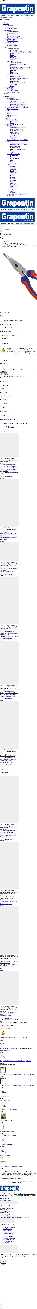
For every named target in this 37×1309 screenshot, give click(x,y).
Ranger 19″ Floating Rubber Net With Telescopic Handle (15, 1061)
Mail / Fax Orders (8, 1233)
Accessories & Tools (16, 62)
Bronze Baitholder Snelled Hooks (9, 636)
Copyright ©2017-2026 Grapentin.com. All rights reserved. (16, 1254)
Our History (10, 25)
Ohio (11, 186)
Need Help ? (10, 42)
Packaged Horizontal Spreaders (8, 696)
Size (1, 363)
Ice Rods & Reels (15, 81)
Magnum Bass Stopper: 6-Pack (8, 537)
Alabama (12, 166)
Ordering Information (12, 31)
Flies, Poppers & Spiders (17, 130)
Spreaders (13, 163)
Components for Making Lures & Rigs (20, 52)
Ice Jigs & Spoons (15, 79)
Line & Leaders (14, 158)
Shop (4, 47)
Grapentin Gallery (12, 28)
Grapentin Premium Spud (7, 1144)
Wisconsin (13, 192)
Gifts (8, 110)
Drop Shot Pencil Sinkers (7, 1131)
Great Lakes (13, 172)
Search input (3, 17)
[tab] (5, 411)
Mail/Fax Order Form (13, 92)
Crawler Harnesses (15, 99)
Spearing (12, 86)
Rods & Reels (14, 73)
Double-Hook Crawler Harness (8, 1109)
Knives (12, 123)
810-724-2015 (6, 1214)
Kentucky (13, 177)
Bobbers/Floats (14, 155)
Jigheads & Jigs (14, 101)
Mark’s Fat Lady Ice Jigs (6, 571)
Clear (4, 368)
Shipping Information (12, 39)
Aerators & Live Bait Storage (18, 64)
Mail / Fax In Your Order (13, 36)
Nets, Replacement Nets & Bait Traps (17, 194)
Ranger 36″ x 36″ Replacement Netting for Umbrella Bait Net (17, 1085)
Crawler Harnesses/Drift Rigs (18, 127)
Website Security (11, 33)
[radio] (5, 360)
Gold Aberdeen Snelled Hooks (8, 901)
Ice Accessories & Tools (16, 76)
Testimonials (10, 27)
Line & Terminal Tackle (16, 69)
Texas (12, 191)
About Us (6, 24)
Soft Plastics (13, 135)
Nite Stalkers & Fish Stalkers (18, 102)
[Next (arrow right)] (2, 1305)
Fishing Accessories (15, 53)
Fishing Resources (8, 87)
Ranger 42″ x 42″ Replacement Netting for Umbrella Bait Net (17, 1074)
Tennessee (13, 189)
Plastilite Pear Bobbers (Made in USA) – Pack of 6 (14, 1037)
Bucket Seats (13, 121)
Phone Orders (7, 1232)
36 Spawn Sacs (4, 837)
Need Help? (6, 1242)
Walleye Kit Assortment (6, 762)
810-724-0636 (6, 1212)
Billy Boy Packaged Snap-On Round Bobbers (8, 965)
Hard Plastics (13, 132)
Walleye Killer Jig (5, 1096)
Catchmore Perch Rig (6, 1120)
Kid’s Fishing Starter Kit (6, 1015)
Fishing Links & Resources (14, 90)
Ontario (12, 188)
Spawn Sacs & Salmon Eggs (18, 106)
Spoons (12, 138)
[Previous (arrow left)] (0, 1305)
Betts (1, 968)
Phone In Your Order (12, 34)
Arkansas (12, 168)
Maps (11, 72)
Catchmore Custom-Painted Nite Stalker (11, 1166)
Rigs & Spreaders (15, 58)
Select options (11, 458)
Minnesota (13, 180)
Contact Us (6, 93)
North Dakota (14, 185)
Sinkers (12, 59)
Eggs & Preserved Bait (16, 129)
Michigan (12, 178)
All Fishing (10, 61)
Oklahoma (13, 169)
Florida (12, 171)
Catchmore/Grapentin (13, 48)
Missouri (12, 181)
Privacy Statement (12, 45)
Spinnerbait (13, 137)
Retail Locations (11, 44)
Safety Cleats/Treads (15, 84)
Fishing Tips (10, 89)
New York (13, 183)
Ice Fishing (13, 56)
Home (5, 22)
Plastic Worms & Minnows (17, 104)
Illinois (12, 174)
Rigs (11, 160)
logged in (11, 427)
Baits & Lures (14, 50)
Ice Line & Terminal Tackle (17, 82)
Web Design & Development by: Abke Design (12, 1256)
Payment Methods (8, 1236)
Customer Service (8, 30)
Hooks (12, 55)
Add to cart (3, 371)
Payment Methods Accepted (14, 38)
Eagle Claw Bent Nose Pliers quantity (10, 369)
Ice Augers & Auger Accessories (19, 78)
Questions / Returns (12, 41)
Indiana (12, 175)
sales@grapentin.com (9, 1216)
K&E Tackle (3, 539)
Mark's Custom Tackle (6, 574)
